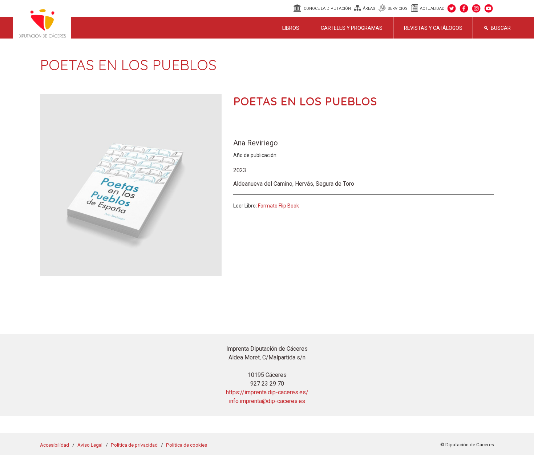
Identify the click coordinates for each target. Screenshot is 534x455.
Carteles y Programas (352, 28)
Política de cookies (186, 445)
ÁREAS (369, 8)
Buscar (501, 28)
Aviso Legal (89, 445)
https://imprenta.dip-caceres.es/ (267, 392)
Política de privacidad (134, 445)
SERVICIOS (398, 8)
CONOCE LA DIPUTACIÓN (327, 8)
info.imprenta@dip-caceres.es (267, 401)
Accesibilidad (54, 445)
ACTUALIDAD (432, 8)
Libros (290, 28)
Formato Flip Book (278, 206)
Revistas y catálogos (433, 28)
